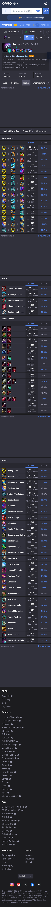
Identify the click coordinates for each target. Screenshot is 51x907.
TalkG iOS (6, 837)
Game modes (27, 25)
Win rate (44, 143)
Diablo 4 (5, 765)
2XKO (4, 768)
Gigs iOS (5, 831)
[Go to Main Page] (7, 3)
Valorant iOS (7, 824)
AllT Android (7, 814)
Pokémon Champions (11, 727)
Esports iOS (7, 844)
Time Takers (7, 772)
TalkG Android (8, 834)
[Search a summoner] (37, 11)
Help (4, 862)
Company (6, 699)
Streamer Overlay (10, 796)
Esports (5, 789)
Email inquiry (7, 865)
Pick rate (32, 143)
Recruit (29, 862)
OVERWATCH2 (8, 741)
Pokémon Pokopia (10, 744)
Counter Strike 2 (9, 758)
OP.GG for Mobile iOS (11, 810)
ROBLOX (5, 738)
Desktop (5, 775)
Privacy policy (8, 855)
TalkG (4, 786)
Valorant (5, 731)
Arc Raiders (7, 751)
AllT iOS (5, 817)
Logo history (7, 706)
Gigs (4, 792)
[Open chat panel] (49, 55)
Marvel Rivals (7, 748)
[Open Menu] (46, 3)
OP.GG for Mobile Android (13, 807)
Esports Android (9, 841)
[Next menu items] (37, 25)
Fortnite (5, 762)
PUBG (4, 734)
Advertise (30, 859)
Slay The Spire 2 (9, 755)
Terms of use (8, 859)
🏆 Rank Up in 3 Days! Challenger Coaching (31, 18)
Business (30, 855)
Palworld (5, 724)
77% (31, 37)
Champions (9, 25)
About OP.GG (7, 696)
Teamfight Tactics (10, 720)
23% (41, 37)
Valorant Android (9, 820)
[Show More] (16, 3)
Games (5, 779)
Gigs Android (7, 827)
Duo (3, 782)
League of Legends (10, 717)
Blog (4, 703)
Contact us (6, 869)
